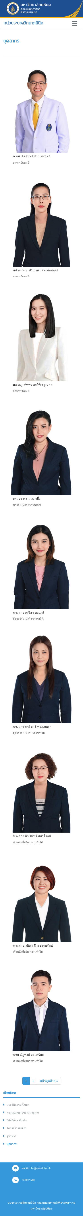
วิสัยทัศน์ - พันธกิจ (17, 1120)
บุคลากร (12, 1144)
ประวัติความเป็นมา (18, 1104)
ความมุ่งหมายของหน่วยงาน (23, 1112)
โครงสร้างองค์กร (17, 1128)
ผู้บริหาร (11, 1136)
